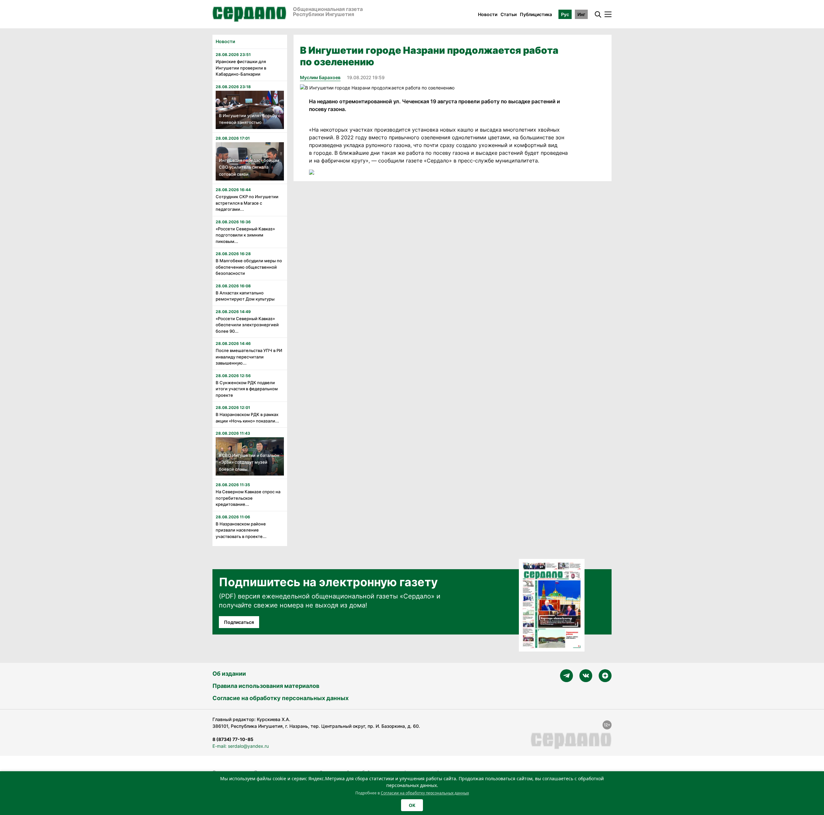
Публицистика (536, 14)
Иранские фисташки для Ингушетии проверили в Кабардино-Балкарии (241, 68)
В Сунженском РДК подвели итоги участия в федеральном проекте (247, 389)
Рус (565, 14)
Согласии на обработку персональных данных (425, 793)
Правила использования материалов (265, 685)
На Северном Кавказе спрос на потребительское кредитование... (248, 498)
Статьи (509, 14)
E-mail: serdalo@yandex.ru (240, 746)
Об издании (229, 673)
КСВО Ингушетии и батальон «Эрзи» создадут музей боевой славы (249, 462)
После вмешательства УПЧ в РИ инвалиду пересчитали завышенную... (249, 357)
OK (412, 805)
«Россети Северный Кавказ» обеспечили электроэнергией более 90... (247, 325)
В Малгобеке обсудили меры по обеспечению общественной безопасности (249, 267)
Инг (581, 14)
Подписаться (239, 622)
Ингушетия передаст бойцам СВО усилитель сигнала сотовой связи (249, 167)
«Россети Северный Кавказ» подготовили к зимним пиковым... (245, 235)
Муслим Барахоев (320, 77)
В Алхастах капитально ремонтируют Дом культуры (245, 296)
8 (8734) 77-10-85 (232, 739)
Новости (487, 14)
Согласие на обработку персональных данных (280, 698)
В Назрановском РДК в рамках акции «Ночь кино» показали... (247, 417)
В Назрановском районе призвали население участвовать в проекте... (241, 530)
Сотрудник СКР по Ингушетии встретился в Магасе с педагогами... (247, 203)
